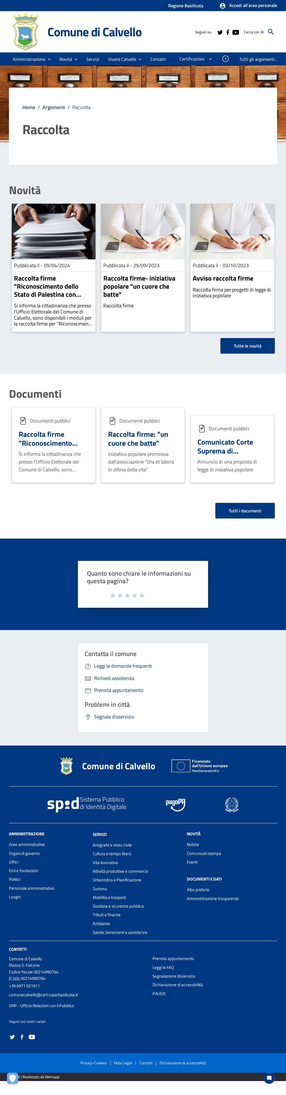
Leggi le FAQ (163, 967)
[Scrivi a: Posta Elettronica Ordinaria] (78, 1000)
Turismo (100, 889)
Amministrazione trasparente (213, 898)
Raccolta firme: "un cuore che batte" (138, 439)
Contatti (18, 949)
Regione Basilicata (185, 5)
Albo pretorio (198, 889)
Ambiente (101, 923)
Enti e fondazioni (23, 870)
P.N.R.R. (159, 993)
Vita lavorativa (105, 862)
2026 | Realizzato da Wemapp (35, 1077)
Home (28, 107)
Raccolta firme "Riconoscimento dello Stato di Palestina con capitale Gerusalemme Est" (52, 290)
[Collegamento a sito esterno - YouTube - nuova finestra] (235, 31)
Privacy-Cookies (93, 1063)
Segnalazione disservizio (174, 976)
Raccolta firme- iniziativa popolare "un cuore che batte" (139, 286)
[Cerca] (271, 32)
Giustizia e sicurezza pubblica (118, 906)
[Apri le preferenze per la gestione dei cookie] (14, 1080)
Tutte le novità (247, 346)
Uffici (13, 862)
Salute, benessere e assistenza (120, 932)
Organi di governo (24, 853)
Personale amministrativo (31, 888)
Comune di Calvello (94, 31)
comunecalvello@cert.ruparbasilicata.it (43, 995)
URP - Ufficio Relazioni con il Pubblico (41, 1005)
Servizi (100, 834)
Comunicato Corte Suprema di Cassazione (225, 451)
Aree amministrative (27, 844)
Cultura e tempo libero (112, 853)
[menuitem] (158, 59)
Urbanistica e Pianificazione (117, 880)
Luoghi (15, 897)
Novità (25, 190)
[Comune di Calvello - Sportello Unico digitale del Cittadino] (25, 31)
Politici (14, 879)
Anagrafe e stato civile (112, 845)
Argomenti (53, 107)
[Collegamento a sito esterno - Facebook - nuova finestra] (227, 31)
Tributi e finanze (107, 914)
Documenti (35, 394)
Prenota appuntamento (173, 958)
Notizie (193, 844)
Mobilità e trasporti (109, 897)
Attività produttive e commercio (120, 871)
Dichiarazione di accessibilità (177, 984)
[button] (248, 6)
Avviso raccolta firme (223, 278)
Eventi (192, 862)
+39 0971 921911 (24, 986)
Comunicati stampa (204, 853)
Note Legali (123, 1063)
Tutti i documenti (245, 510)
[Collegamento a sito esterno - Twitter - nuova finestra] (219, 31)
